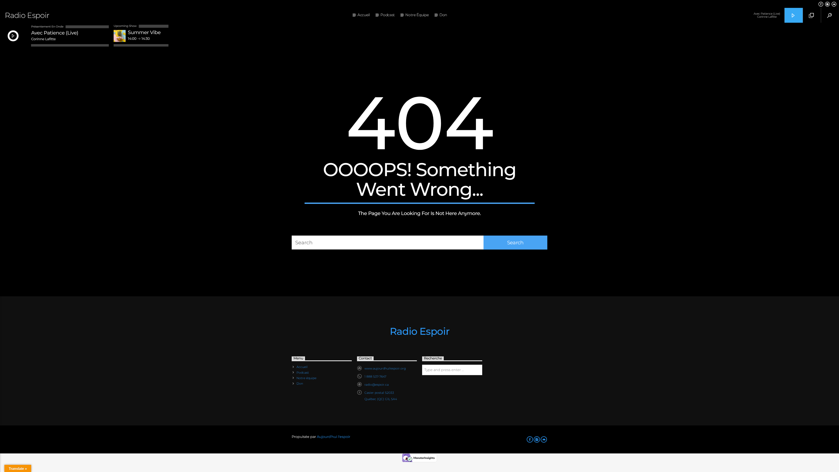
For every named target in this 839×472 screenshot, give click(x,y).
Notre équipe (417, 15)
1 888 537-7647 (375, 376)
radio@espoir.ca (376, 385)
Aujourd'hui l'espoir (333, 437)
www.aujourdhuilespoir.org (385, 368)
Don (443, 15)
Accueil (363, 15)
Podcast (387, 15)
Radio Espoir (27, 15)
